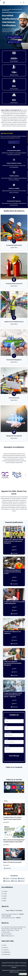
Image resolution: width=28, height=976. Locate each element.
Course (6, 739)
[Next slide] (25, 475)
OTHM (4, 893)
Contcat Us (6, 949)
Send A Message (14, 756)
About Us (5, 947)
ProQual (5, 891)
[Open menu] (20, 3)
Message (7, 746)
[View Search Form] (24, 2)
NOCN (4, 898)
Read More (6, 822)
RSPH (4, 900)
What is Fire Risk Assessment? (12, 862)
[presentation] (14, 809)
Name (5, 718)
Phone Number (8, 732)
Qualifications (6, 952)
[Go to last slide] (3, 475)
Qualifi (4, 896)
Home (4, 945)
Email (6, 725)
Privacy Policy (6, 954)
